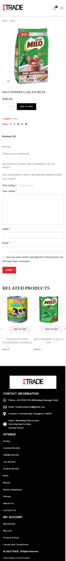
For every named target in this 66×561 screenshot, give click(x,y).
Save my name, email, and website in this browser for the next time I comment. (32, 259)
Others (12, 21)
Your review (9, 191)
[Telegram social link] (26, 124)
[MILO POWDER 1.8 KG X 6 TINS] (49, 310)
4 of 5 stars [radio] (29, 185)
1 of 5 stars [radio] (21, 185)
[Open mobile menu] (62, 8)
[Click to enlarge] (8, 81)
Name (6, 229)
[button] (20, 329)
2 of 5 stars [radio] (23, 185)
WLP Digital (25, 558)
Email (6, 243)
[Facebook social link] (11, 124)
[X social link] (14, 124)
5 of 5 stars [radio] (31, 185)
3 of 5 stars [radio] (26, 185)
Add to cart (26, 106)
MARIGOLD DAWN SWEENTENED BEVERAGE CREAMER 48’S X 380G (17, 342)
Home (4, 21)
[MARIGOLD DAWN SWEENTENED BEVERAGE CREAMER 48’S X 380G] (17, 310)
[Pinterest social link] (18, 124)
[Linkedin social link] (22, 124)
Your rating (9, 185)
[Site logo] (12, 8)
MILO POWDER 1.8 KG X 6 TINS (49, 340)
